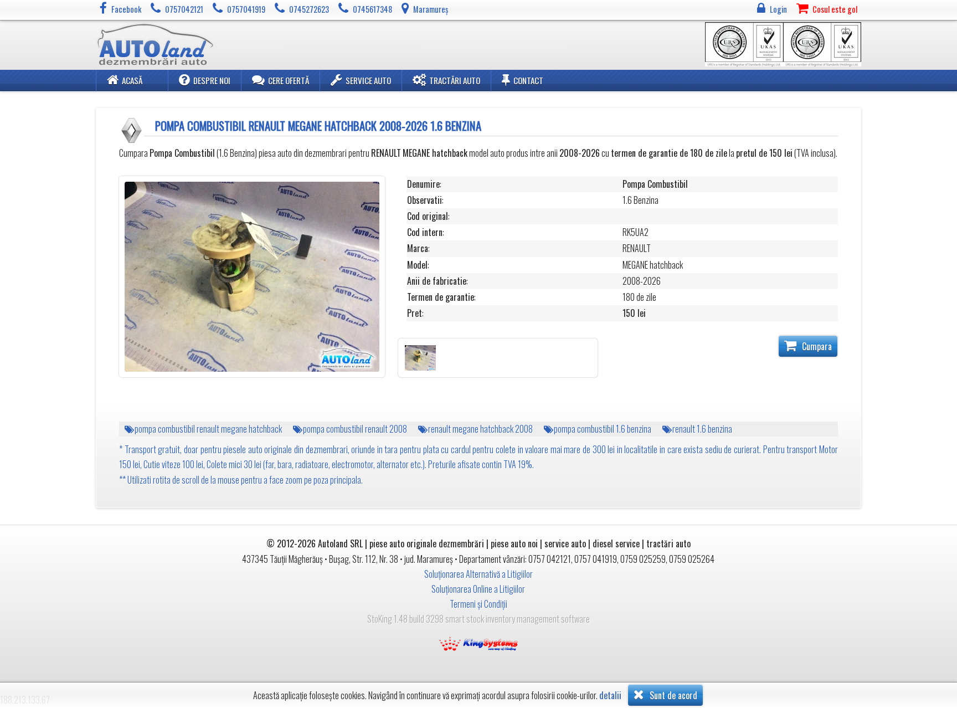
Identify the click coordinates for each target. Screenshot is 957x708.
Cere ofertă (288, 80)
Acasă (132, 80)
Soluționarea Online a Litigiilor (478, 589)
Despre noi (211, 80)
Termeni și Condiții (478, 603)
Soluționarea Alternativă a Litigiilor (478, 574)
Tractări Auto (454, 80)
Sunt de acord (672, 695)
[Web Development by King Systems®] (478, 642)
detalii (610, 695)
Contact (528, 80)
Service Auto (368, 80)
